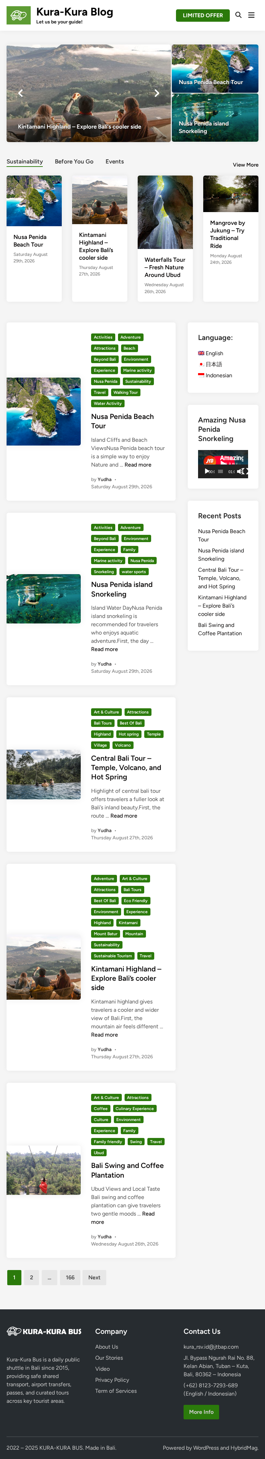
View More (245, 165)
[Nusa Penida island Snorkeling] (215, 117)
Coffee (101, 1108)
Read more (138, 464)
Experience (104, 370)
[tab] (25, 160)
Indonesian (218, 375)
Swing (136, 1141)
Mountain (134, 933)
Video (102, 1369)
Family (129, 549)
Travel (100, 392)
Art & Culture (106, 712)
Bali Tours (103, 723)
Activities (103, 337)
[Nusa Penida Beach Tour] (215, 68)
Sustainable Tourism (113, 955)
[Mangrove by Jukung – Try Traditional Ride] (230, 193)
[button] (138, 53)
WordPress (206, 1448)
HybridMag (243, 1448)
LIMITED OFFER (203, 15)
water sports (134, 571)
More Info (201, 1412)
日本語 (213, 364)
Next (94, 1277)
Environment (136, 359)
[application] (223, 464)
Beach (129, 348)
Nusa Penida (105, 381)
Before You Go (74, 161)
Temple (154, 734)
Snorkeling (104, 571)
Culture (101, 1119)
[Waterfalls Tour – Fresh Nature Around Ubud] (165, 211)
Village (100, 745)
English (213, 353)
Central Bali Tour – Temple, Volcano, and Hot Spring (126, 767)
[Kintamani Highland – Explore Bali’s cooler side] (89, 93)
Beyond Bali (105, 359)
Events (115, 161)
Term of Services (116, 1391)
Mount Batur (105, 933)
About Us (106, 1346)
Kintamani (128, 922)
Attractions (105, 348)
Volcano (123, 745)
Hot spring (129, 734)
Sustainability (25, 161)
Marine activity (137, 370)
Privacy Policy (112, 1380)
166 (70, 1277)
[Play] (207, 471)
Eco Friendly (136, 900)
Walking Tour (126, 392)
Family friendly (108, 1141)
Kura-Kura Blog (74, 11)
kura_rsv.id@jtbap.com (211, 1346)
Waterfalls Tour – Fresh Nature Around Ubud (165, 267)
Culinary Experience (135, 1108)
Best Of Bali (131, 723)
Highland (102, 734)
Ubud (99, 1152)
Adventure (130, 337)
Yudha (104, 479)
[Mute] (240, 471)
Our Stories (109, 1358)
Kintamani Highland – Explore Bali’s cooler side (126, 978)
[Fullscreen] (245, 471)
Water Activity (108, 403)
